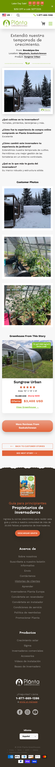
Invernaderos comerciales (27, 650)
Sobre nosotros (27, 556)
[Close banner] (52, 6)
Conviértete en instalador (27, 602)
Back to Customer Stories (30, 446)
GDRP (27, 750)
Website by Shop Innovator (18, 752)
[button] (50, 23)
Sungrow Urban (32, 56)
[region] (27, 6)
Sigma (27, 645)
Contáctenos (27, 575)
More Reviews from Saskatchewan (27, 426)
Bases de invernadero (27, 666)
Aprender (27, 586)
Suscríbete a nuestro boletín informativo (27, 563)
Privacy (11, 750)
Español (26, 736)
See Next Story (25, 453)
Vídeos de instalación (28, 661)
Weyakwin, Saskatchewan (32, 53)
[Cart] (42, 23)
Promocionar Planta (27, 617)
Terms (19, 750)
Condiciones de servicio (27, 607)
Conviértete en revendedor (27, 596)
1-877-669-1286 (44, 15)
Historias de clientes (27, 581)
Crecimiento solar (27, 640)
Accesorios (27, 655)
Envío (27, 570)
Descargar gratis (27, 533)
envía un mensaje (29, 702)
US (8, 15)
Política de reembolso (27, 612)
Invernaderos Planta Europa (27, 591)
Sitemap (35, 750)
